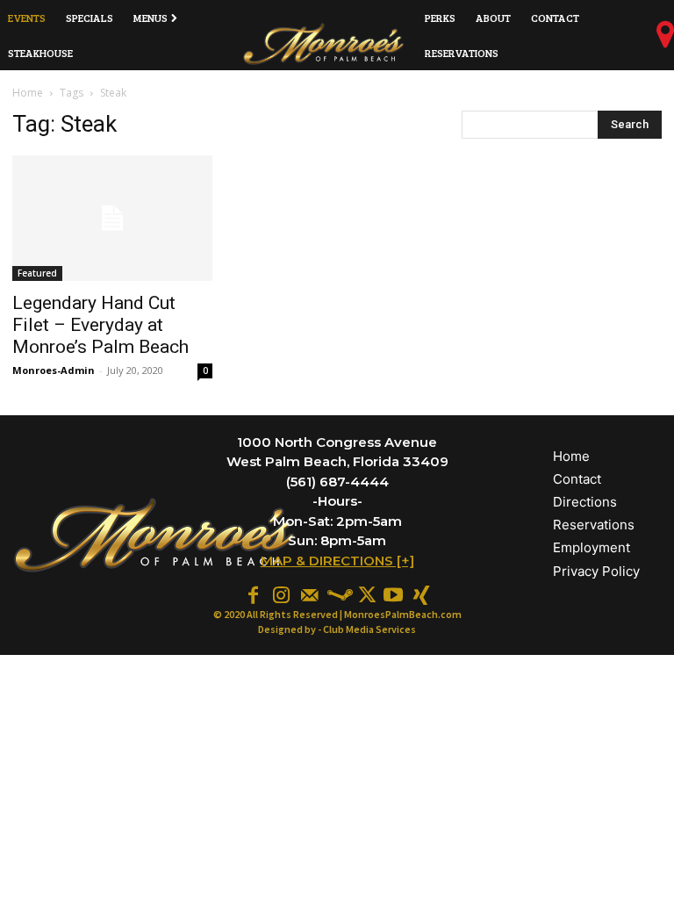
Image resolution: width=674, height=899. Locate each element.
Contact (577, 479)
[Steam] (337, 593)
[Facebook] (252, 593)
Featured (37, 273)
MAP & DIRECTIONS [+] (337, 560)
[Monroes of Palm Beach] (323, 44)
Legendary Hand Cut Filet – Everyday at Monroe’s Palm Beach (100, 324)
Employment (591, 547)
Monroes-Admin (53, 370)
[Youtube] (393, 593)
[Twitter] (365, 593)
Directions (585, 501)
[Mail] (309, 593)
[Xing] (421, 593)
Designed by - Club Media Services (337, 629)
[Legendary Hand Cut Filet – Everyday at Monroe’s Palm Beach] (112, 218)
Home (27, 92)
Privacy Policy (596, 571)
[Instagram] (280, 593)
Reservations (594, 524)
